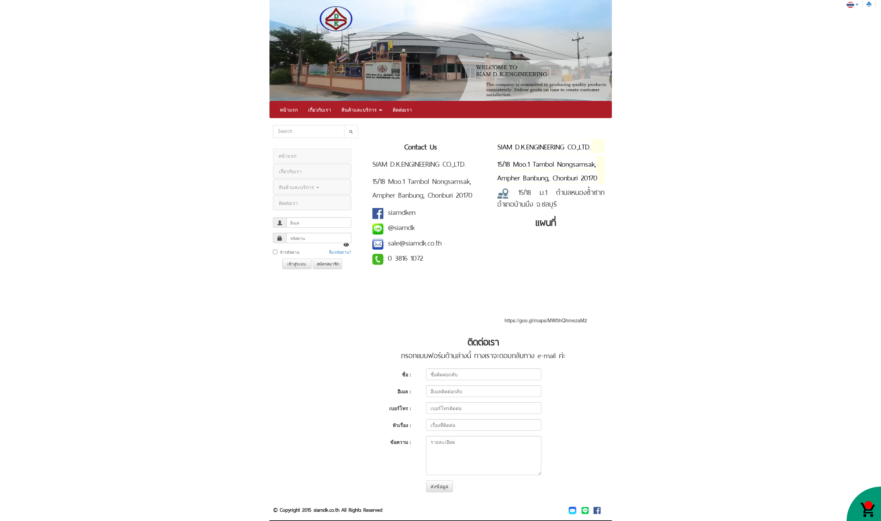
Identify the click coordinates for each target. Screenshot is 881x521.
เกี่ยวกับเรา (319, 109)
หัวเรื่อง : (402, 424)
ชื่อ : (406, 374)
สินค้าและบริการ (359, 109)
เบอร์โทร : (400, 408)
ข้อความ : (400, 441)
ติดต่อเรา (402, 109)
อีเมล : (404, 391)
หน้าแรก (289, 109)
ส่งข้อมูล (439, 486)
